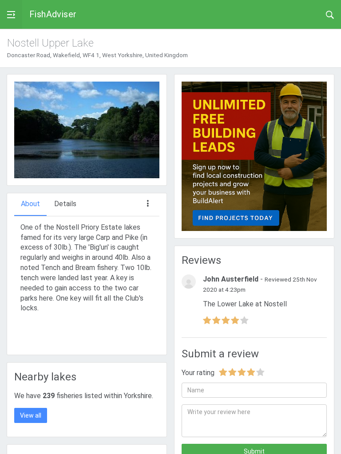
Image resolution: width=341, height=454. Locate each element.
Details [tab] (65, 204)
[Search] (330, 14)
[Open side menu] (11, 14)
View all (30, 415)
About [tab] (30, 204)
